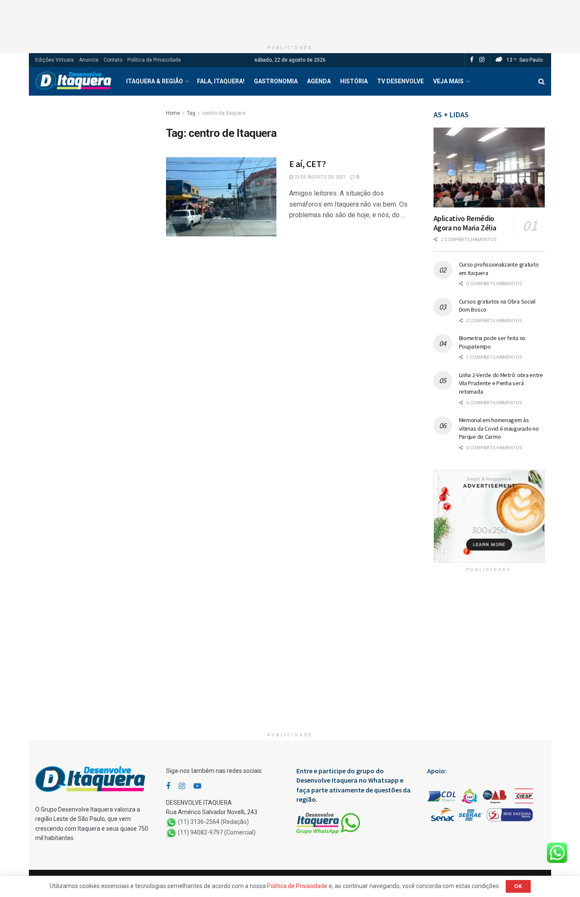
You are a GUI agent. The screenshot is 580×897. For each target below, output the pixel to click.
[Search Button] (541, 81)
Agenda (319, 81)
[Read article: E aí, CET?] (221, 196)
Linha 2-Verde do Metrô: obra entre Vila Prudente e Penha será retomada (501, 383)
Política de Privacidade (154, 60)
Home (173, 113)
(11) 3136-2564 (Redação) (213, 821)
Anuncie (89, 60)
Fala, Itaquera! (221, 81)
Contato (113, 60)
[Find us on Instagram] (481, 60)
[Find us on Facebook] (471, 60)
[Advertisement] (290, 19)
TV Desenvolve (400, 81)
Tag (191, 113)
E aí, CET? (307, 164)
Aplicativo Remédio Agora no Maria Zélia (465, 223)
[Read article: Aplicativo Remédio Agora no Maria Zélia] (489, 167)
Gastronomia (276, 81)
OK (518, 886)
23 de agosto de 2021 (319, 177)
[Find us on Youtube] (197, 786)
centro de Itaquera (223, 113)
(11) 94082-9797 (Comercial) (217, 832)
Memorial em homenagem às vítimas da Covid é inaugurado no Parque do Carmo (499, 428)
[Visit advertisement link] (489, 516)
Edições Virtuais (54, 60)
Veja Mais (448, 81)
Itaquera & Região (154, 81)
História (354, 81)
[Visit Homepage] (73, 81)
